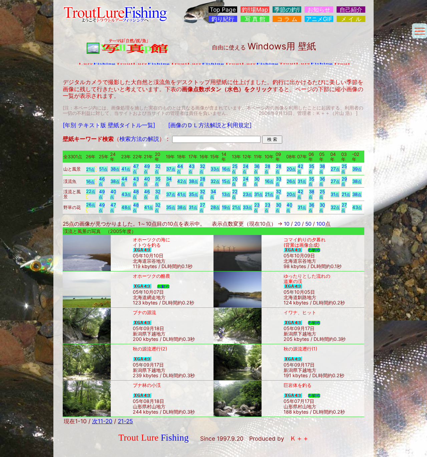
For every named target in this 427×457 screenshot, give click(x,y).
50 (308, 224)
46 (102, 181)
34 (169, 181)
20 (291, 169)
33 (215, 169)
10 (287, 224)
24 (246, 169)
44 (180, 169)
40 (147, 181)
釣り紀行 (222, 19)
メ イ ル (351, 19)
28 (267, 169)
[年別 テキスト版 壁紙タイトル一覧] (109, 125)
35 (311, 169)
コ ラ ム (287, 19)
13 (226, 194)
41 (125, 169)
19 (226, 207)
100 (320, 224)
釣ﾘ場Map (255, 9)
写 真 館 (255, 19)
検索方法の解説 (139, 138)
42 (300, 169)
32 (157, 169)
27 (335, 169)
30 (257, 181)
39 (356, 169)
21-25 (125, 421)
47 (136, 169)
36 (257, 169)
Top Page (223, 9)
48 (136, 194)
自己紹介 (351, 9)
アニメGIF (319, 19)
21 (90, 169)
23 (247, 194)
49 (147, 169)
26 (291, 181)
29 (344, 181)
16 (226, 169)
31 (302, 181)
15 (226, 181)
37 (170, 169)
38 (114, 169)
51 (103, 169)
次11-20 (102, 421)
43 (191, 169)
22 (90, 191)
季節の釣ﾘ (287, 9)
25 (235, 169)
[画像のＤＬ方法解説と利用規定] (210, 125)
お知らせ (319, 9)
